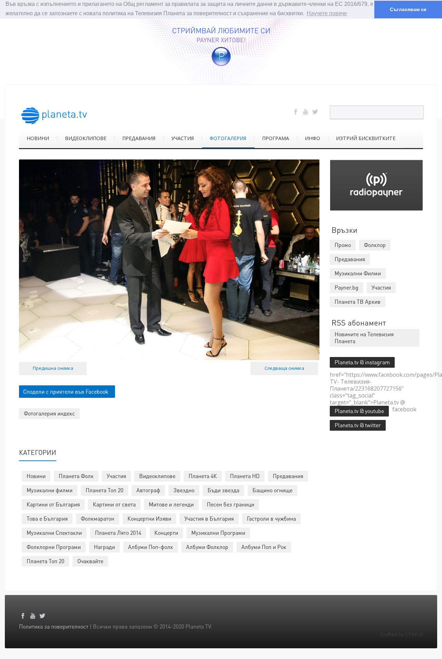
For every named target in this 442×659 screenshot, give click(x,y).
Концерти (166, 532)
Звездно (183, 490)
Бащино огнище (272, 490)
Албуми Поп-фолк (150, 546)
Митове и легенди (171, 504)
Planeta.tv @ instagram (362, 362)
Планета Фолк (76, 475)
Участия (116, 475)
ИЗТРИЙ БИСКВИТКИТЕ (365, 138)
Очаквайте (90, 561)
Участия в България (209, 518)
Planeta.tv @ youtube (359, 410)
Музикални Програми (218, 532)
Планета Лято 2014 (118, 532)
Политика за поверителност (53, 626)
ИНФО (312, 138)
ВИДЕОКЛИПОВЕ (85, 138)
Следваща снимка (284, 368)
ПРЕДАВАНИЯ (138, 138)
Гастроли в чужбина (271, 518)
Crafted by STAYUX (402, 634)
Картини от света (114, 504)
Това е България (47, 518)
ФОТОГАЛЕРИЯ (228, 138)
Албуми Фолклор (207, 546)
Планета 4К (203, 475)
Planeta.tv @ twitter (358, 425)
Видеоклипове (157, 475)
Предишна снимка (53, 368)
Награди (104, 546)
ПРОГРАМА (275, 138)
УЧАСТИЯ (182, 138)
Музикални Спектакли (54, 532)
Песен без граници (230, 504)
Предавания (288, 475)
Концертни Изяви (149, 518)
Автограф (148, 490)
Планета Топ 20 (104, 490)
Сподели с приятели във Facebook (65, 391)
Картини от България (53, 504)
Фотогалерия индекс (49, 413)
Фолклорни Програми (54, 546)
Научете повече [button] (327, 13)
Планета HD (245, 475)
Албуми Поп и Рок (263, 546)
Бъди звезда (223, 490)
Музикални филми (50, 490)
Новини (36, 475)
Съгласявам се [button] (408, 9)
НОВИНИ (38, 138)
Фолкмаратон (97, 518)
